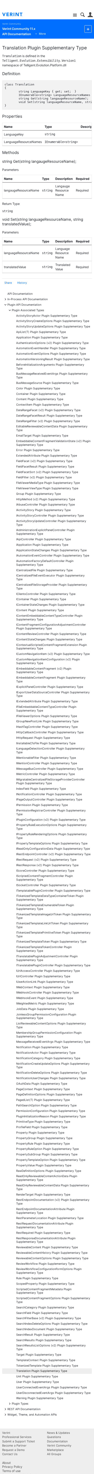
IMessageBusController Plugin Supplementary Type (49, 768)
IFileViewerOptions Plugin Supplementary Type (46, 716)
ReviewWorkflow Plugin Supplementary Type (45, 1263)
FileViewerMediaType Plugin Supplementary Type (48, 482)
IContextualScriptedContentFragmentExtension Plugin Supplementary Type (51, 646)
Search (82, 15)
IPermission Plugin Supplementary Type (42, 805)
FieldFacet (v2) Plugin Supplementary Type (44, 461)
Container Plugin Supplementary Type (40, 394)
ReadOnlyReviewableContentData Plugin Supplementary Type (52, 1187)
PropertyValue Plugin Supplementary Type (43, 1165)
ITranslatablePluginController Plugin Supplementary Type (53, 965)
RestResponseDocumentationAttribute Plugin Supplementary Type (45, 1240)
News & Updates (58, 1432)
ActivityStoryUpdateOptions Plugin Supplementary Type (53, 326)
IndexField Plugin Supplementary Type (41, 788)
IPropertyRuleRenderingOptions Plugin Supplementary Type (51, 836)
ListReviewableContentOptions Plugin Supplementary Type (51, 1025)
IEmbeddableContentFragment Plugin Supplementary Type (50, 679)
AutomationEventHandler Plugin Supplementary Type (50, 348)
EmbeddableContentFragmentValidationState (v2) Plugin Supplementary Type (53, 442)
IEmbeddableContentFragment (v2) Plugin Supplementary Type (43, 670)
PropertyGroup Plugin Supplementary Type (44, 1138)
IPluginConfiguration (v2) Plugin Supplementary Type (50, 819)
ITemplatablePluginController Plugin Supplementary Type (53, 890)
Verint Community (11, 24)
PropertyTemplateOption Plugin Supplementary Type (50, 1159)
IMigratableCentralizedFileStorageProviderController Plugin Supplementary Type (50, 781)
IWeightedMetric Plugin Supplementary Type (45, 1003)
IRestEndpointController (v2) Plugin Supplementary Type (53, 854)
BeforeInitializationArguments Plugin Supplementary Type (50, 366)
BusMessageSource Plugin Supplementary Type (47, 383)
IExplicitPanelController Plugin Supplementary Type (49, 686)
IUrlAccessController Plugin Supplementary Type (48, 970)
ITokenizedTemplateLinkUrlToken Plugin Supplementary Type (52, 925)
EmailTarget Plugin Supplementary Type (42, 435)
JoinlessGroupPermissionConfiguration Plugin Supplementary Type (46, 1016)
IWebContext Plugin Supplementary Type (43, 987)
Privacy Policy (12, 1467)
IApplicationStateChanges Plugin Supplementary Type (51, 550)
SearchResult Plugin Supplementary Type (43, 1334)
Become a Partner (14, 1445)
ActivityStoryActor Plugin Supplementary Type (46, 315)
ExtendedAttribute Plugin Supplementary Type (46, 455)
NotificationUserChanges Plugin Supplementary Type (50, 1078)
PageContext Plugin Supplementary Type (43, 1089)
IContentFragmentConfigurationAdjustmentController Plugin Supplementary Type (51, 626)
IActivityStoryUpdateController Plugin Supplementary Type (51, 522)
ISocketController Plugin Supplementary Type (46, 885)
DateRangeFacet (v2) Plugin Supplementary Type (48, 410)
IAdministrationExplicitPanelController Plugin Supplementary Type (45, 531)
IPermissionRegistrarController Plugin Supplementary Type (51, 812)
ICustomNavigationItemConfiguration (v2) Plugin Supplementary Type (48, 661)
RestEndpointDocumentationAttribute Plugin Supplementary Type (45, 1210)
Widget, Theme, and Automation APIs (32, 1414)
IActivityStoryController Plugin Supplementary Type (50, 515)
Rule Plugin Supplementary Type (37, 1278)
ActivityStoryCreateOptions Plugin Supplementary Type (52, 321)
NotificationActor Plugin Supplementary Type (45, 1052)
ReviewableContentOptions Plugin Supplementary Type (52, 1258)
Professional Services (16, 1437)
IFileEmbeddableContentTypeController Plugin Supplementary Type (46, 708)
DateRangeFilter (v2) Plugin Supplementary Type (48, 421)
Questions (54, 1437)
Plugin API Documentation (24, 304)
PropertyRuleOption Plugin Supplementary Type (47, 1149)
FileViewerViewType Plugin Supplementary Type (47, 488)
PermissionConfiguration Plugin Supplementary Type (50, 1111)
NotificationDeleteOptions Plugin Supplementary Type (51, 1072)
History (22, 282)
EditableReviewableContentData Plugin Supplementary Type (51, 428)
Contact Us (9, 1454)
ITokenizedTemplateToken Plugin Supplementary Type (51, 941)
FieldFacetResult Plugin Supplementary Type (45, 466)
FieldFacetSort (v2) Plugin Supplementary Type (47, 472)
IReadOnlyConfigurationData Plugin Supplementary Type (53, 848)
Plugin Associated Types (28, 310)
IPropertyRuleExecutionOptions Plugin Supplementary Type (51, 826)
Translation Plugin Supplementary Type (41, 1371)
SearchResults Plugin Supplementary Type (43, 1340)
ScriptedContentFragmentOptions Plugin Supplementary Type (53, 1300)
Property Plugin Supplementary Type (40, 1132)
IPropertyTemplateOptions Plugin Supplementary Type (51, 843)
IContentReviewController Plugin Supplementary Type (51, 634)
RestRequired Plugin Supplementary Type (43, 1232)
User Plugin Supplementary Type (37, 1382)
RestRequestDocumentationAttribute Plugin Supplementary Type (44, 1225)
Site (75, 15)
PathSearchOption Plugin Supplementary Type (46, 1105)
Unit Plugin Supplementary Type (37, 1376)
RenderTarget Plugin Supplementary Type (43, 1194)
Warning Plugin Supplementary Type (39, 1398)
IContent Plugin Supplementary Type (40, 610)
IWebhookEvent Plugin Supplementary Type (44, 998)
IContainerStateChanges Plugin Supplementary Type (50, 604)
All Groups (54, 1454)
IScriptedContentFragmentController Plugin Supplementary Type (44, 877)
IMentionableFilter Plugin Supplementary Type (46, 757)
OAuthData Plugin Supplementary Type (41, 1083)
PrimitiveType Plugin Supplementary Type (43, 1121)
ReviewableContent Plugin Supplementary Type (47, 1247)
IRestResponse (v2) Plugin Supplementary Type (47, 865)
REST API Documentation (23, 1409)
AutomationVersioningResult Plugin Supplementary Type (53, 359)
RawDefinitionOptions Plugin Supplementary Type (48, 1170)
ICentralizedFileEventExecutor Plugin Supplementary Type (50, 577)
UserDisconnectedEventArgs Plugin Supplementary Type (53, 1393)
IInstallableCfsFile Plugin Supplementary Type (45, 743)
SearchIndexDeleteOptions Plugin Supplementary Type (51, 1323)
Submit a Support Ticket (18, 1441)
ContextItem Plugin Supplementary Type (42, 404)
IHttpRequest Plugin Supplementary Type (43, 737)
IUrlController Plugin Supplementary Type (43, 976)
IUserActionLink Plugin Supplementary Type (44, 981)
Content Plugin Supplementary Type (39, 399)
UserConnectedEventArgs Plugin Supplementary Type (51, 1387)
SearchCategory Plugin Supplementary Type (45, 1307)
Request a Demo (13, 1450)
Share (8, 282)
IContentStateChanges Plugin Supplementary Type (49, 639)
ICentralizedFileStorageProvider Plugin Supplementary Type (51, 586)
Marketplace (55, 1450)
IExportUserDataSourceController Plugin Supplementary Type (53, 694)
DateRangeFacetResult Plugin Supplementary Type (49, 415)
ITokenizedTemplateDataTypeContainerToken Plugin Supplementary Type (50, 897)
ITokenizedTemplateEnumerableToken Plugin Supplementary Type (45, 906)
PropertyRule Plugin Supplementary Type (43, 1143)
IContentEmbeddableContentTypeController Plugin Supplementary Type (49, 617)
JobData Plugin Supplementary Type (40, 1009)
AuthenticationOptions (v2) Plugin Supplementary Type (52, 343)
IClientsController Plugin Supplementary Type (45, 594)
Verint (6, 1432)
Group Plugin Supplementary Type (38, 493)
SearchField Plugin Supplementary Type (42, 1313)
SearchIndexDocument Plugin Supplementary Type (49, 1329)
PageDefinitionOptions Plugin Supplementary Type (49, 1094)
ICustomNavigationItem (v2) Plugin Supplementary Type (53, 654)
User (90, 15)
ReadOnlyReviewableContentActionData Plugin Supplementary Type (46, 1177)
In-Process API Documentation (27, 299)
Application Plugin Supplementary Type (42, 337)
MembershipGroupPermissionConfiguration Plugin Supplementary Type (49, 1034)
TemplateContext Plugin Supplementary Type (45, 1360)
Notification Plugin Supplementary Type (42, 1047)
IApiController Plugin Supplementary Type (43, 539)
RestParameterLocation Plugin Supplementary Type (50, 1218)
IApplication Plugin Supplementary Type (42, 544)
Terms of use (11, 1471)
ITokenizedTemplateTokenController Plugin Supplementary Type (44, 948)
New (88, 29)
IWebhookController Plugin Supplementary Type (47, 992)
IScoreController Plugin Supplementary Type (45, 870)
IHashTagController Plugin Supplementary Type (47, 726)
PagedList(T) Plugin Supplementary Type (43, 1100)
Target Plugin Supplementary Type (38, 1354)
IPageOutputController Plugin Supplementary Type (49, 799)
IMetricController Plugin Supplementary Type (45, 774)
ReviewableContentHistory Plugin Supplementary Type (51, 1252)
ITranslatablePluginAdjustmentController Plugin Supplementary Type (47, 958)
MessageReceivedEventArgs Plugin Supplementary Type (53, 1041)
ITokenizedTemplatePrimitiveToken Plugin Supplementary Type (53, 934)
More (42, 33)
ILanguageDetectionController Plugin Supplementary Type (50, 750)
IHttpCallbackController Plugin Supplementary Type (50, 732)
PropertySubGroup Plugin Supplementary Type (46, 1154)
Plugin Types (20, 1403)
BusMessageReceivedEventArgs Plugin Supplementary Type (52, 375)
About (6, 1463)
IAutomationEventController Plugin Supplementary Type (52, 555)
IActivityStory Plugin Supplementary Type (43, 510)
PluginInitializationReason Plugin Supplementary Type (51, 1116)
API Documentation (20, 293)
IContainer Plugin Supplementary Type (41, 599)
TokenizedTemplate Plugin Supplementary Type (47, 1365)
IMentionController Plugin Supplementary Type (46, 763)
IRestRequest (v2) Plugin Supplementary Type (46, 859)
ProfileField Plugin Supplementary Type (41, 1127)
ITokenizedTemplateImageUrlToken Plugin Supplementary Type (53, 916)
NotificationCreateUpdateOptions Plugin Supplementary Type (53, 1065)
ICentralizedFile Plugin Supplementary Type (44, 570)
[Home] (16, 14)
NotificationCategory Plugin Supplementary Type (48, 1058)
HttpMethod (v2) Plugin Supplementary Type (45, 499)
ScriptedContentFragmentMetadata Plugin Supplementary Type (43, 1291)
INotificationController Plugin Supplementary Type (49, 794)
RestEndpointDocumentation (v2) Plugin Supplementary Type (52, 1201)
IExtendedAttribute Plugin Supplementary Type (47, 701)
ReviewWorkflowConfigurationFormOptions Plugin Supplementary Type (49, 1270)
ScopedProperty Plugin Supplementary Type (45, 1283)
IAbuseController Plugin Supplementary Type (45, 504)
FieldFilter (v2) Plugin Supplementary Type (44, 477)
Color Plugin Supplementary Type (38, 388)
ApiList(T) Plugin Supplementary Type (41, 332)
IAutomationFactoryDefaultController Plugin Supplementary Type (44, 562)
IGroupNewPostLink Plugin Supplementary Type (47, 721)
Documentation (57, 1441)
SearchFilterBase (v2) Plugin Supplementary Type (48, 1318)
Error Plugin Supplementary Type (37, 450)
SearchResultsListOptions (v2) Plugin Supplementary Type (51, 1347)
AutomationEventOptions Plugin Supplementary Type (51, 353)
